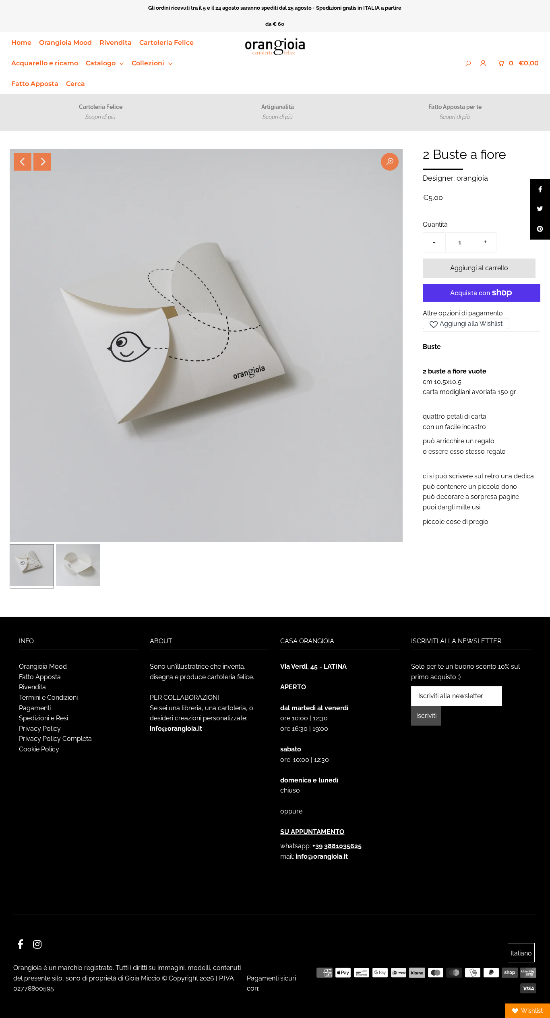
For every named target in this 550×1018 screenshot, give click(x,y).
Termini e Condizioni (48, 697)
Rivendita (115, 42)
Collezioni (149, 63)
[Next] (42, 162)
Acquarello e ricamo (44, 63)
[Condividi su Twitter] (540, 209)
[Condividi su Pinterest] (540, 229)
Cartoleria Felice (166, 42)
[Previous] (22, 162)
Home (21, 42)
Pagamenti (35, 708)
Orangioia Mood (65, 42)
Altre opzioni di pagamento (463, 313)
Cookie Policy (39, 749)
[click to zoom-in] (390, 162)
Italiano (521, 953)
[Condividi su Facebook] (540, 189)
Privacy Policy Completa (55, 739)
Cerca (75, 84)
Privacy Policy (40, 728)
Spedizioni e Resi (43, 718)
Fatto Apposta (34, 84)
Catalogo (101, 63)
